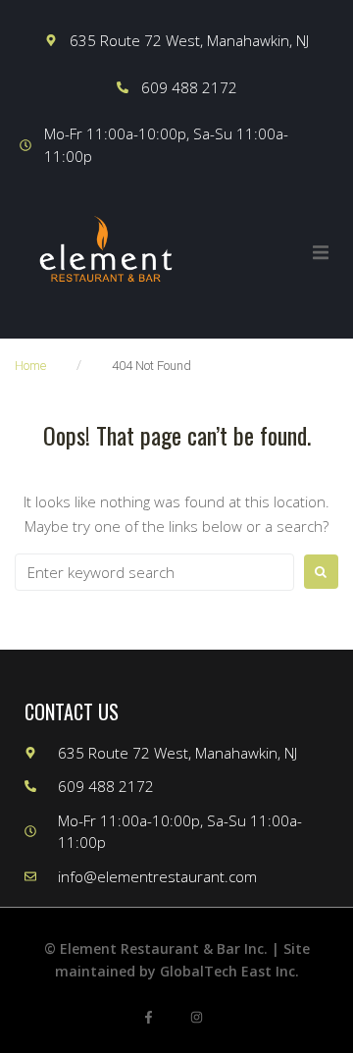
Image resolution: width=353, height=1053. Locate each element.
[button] (320, 252)
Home (30, 365)
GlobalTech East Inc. (229, 971)
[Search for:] (154, 572)
